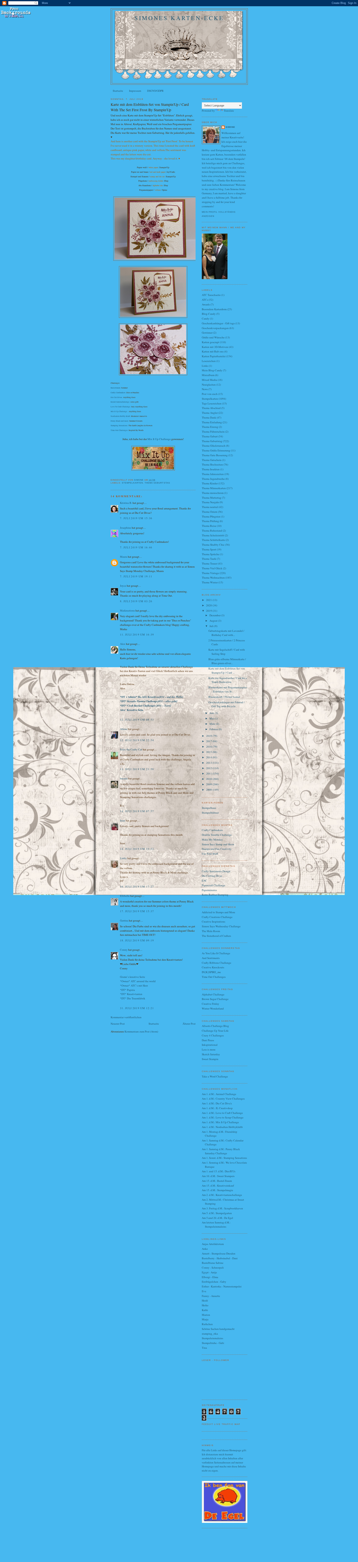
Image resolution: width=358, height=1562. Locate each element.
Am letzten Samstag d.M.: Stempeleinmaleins (216, 1224)
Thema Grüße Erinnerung (216, 450)
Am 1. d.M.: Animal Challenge (219, 1094)
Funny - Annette (211, 1296)
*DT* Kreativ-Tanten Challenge (149, 701)
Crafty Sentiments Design (216, 871)
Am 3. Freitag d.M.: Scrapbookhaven (222, 1208)
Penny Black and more (119, 421)
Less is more (208, 1049)
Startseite (118, 91)
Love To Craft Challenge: (121, 406)
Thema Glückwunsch (213, 445)
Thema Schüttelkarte (213, 540)
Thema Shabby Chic (213, 544)
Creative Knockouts (213, 967)
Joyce (123, 585)
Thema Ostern (209, 512)
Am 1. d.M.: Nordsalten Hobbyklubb (222, 1127)
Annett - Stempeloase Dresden (218, 1253)
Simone (230, 127)
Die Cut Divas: (117, 397)
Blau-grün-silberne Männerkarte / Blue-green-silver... (227, 661)
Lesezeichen (209, 361)
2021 (209, 600)
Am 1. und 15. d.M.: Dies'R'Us (218, 1171)
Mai (212, 718)
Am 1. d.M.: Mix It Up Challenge (220, 1122)
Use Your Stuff (210, 853)
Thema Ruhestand (212, 530)
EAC (204, 880)
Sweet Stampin (210, 1059)
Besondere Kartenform (214, 309)
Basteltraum (115, 388)
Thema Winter (210, 582)
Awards (206, 304)
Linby (123, 858)
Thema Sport (209, 549)
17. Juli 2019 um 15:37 (137, 911)
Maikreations (127, 610)
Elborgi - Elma (210, 1277)
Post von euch (210, 394)
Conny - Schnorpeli (213, 1267)
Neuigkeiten (209, 384)
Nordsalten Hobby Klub (120, 416)
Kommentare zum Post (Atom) (141, 1031)
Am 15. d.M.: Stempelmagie (217, 1190)
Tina (204, 1348)
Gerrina (124, 920)
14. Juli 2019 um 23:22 (137, 849)
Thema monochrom (213, 493)
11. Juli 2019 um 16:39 (137, 634)
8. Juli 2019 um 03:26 (136, 601)
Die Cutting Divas (212, 876)
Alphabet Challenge (213, 994)
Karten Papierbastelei (214, 356)
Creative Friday (210, 1004)
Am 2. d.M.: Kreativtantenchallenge (222, 1195)
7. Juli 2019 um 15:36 (136, 518)
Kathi (205, 1310)
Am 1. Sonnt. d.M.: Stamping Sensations (224, 1158)
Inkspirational (210, 1045)
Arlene (123, 729)
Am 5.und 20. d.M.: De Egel (217, 1218)
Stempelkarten (132, 483)
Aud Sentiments (211, 958)
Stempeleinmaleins (212, 1338)
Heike (205, 1305)
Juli (211, 626)
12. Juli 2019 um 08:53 (137, 719)
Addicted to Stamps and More (218, 912)
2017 (209, 741)
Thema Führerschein (213, 431)
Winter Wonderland (213, 1008)
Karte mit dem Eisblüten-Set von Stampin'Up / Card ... (226, 670)
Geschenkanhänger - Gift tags (218, 323)
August (213, 620)
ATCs (205, 300)
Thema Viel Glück (212, 568)
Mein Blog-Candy (212, 370)
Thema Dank (209, 417)
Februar (214, 729)
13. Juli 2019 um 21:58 (137, 769)
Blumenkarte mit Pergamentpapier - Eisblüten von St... (227, 689)
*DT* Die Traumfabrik (132, 998)
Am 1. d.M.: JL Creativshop (217, 1108)
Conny (124, 950)
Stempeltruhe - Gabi (213, 1343)
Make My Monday (212, 839)
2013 (209, 763)
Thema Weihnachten (213, 577)
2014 (209, 757)
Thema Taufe (209, 559)
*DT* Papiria (127, 990)
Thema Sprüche (210, 554)
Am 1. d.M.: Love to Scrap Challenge (222, 1117)
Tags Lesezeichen (211, 403)
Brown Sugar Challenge (215, 999)
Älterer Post (189, 1023)
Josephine (125, 528)
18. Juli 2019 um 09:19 (137, 940)
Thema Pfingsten (211, 516)
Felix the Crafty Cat (131, 749)
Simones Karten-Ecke (179, 18)
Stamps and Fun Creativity (217, 849)
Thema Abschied (211, 408)
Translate (229, 110)
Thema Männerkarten (214, 488)
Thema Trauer (209, 563)
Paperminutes (209, 890)
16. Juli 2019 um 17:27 (137, 886)
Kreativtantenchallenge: (120, 402)
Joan (122, 820)
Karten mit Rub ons (213, 351)
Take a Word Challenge (215, 1076)
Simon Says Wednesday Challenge (221, 926)
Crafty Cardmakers (118, 392)
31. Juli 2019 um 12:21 (137, 1008)
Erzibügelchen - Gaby (214, 1281)
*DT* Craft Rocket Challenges (145, 705)
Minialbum (208, 375)
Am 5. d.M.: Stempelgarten (217, 1213)
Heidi (205, 1300)
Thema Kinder (210, 483)
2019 (209, 611)
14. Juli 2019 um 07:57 (137, 811)
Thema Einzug (210, 427)
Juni (212, 713)
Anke (205, 1249)
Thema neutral (210, 507)
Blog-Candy (209, 314)
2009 (209, 784)
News (205, 389)
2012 (209, 768)
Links (205, 366)
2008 (209, 789)
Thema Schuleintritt (213, 535)
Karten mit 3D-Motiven (215, 347)
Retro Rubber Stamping (215, 894)
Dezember (215, 615)
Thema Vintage (210, 573)
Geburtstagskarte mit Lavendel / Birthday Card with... (226, 633)
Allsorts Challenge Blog (215, 1026)
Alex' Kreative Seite (131, 710)
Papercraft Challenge (213, 885)
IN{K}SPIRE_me (211, 972)
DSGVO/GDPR (155, 91)
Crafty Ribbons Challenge (216, 963)
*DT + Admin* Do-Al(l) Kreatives (151, 697)
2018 (209, 736)
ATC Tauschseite (211, 295)
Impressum (135, 91)
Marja (205, 1319)
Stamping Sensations (119, 425)
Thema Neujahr (210, 502)
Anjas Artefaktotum (213, 1244)
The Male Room (211, 931)
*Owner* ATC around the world (138, 981)
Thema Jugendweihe (213, 479)
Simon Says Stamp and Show (218, 844)
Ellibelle (125, 896)
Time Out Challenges (119, 430)
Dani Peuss (208, 1040)
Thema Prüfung (210, 521)
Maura (123, 556)
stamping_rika (210, 1333)
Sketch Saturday (211, 1054)
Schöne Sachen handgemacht (218, 1329)
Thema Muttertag (211, 497)
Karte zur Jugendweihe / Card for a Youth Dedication (227, 680)
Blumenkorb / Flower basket (224, 697)
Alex (122, 644)
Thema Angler (210, 413)
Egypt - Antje (209, 1272)
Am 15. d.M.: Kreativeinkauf (218, 1185)
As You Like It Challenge (216, 953)
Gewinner (207, 332)
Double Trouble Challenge (217, 835)
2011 (209, 773)
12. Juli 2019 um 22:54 (137, 740)
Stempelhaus (209, 808)
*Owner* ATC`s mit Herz (134, 985)
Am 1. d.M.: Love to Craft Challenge (222, 1113)
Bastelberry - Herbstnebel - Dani (220, 1258)
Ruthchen (207, 1324)
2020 (209, 605)
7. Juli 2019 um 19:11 (136, 576)
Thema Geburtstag (157, 483)
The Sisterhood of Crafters (216, 936)
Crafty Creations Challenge (217, 917)
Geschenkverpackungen (215, 328)
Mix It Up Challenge (119, 411)
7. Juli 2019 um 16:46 (136, 547)
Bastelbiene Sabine (212, 1263)
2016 (209, 746)
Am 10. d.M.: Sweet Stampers (218, 1176)
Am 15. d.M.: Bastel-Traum (217, 1181)
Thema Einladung (212, 422)
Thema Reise (209, 526)
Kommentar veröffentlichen (126, 1017)
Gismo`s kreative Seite (132, 977)
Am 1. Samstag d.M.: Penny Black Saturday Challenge (221, 1151)
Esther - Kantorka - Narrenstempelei (222, 1286)
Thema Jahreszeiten (213, 474)
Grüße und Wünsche (213, 337)
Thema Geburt (210, 436)
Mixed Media (209, 380)
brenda (124, 778)
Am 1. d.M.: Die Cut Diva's (217, 1103)
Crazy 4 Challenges (213, 1035)
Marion (206, 1315)
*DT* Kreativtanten (131, 994)
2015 (209, 752)
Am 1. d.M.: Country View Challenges (223, 1098)
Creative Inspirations (213, 921)
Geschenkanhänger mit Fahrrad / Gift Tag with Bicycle (226, 704)
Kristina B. (126, 503)
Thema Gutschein (211, 460)
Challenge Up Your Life (215, 1030)
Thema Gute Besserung (215, 455)
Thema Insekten (211, 469)
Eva (204, 1291)
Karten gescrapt (210, 342)
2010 (209, 779)
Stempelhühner (210, 812)
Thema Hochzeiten (212, 464)
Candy (205, 318)
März (212, 724)
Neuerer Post (118, 1023)
